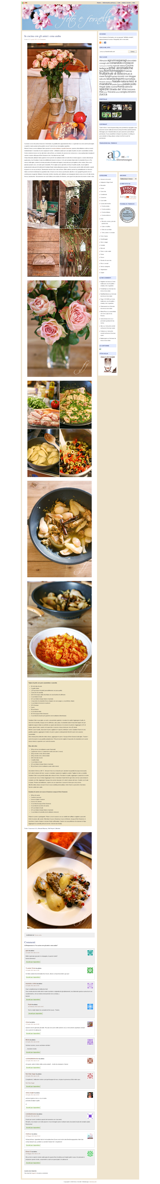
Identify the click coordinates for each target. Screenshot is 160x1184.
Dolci (101, 218)
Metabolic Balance (105, 82)
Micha (28, 1040)
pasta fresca (117, 84)
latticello (102, 79)
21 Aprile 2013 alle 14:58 (32, 970)
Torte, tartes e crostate (108, 232)
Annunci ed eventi (105, 179)
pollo (133, 84)
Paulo (30, 1004)
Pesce (102, 257)
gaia (27, 950)
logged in (34, 1173)
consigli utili (104, 63)
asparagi (121, 60)
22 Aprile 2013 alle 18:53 (32, 1094)
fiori (106, 70)
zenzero (131, 92)
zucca (103, 94)
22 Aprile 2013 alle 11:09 (32, 1076)
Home (99, 3)
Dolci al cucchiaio (107, 229)
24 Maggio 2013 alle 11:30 (33, 1153)
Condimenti (103, 194)
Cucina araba (38, 935)
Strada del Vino (118, 89)
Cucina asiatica (106, 209)
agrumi (111, 60)
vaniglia (123, 92)
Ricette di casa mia (105, 260)
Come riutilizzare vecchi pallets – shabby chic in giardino (107, 283)
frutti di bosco (116, 73)
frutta (103, 73)
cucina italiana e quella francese (61, 148)
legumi (120, 78)
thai (101, 92)
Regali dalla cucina (108, 87)
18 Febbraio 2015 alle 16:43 (35, 1006)
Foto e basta (104, 236)
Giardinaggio (104, 239)
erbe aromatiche (121, 68)
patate (126, 84)
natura (124, 81)
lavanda (111, 78)
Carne (102, 188)
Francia (128, 71)
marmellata (129, 79)
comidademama (31, 1114)
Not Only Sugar (31, 1074)
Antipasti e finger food (106, 182)
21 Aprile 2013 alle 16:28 (32, 1024)
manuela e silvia (31, 983)
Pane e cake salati (105, 251)
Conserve (103, 197)
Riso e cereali (104, 263)
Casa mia (103, 191)
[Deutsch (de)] (26, 3)
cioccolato (131, 60)
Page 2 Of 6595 (104, 299)
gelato (114, 76)
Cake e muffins (106, 226)
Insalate (102, 245)
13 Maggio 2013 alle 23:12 (33, 1136)
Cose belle (103, 200)
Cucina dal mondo (105, 203)
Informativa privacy (109, 3)
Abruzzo (103, 60)
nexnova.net (92, 1181)
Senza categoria (105, 266)
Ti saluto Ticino (31, 968)
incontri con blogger (127, 76)
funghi (108, 76)
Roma (120, 86)
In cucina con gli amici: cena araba (42, 36)
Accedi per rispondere (33, 962)
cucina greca (103, 66)
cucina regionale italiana (116, 66)
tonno (105, 92)
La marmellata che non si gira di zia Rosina (108, 313)
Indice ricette (126, 3)
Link (118, 3)
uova (117, 92)
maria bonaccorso (105, 318)
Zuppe (102, 272)
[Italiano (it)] (23, 3)
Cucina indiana (106, 212)
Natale (116, 81)
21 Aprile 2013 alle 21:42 (32, 1060)
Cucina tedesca (106, 215)
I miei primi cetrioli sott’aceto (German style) (107, 333)
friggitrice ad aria (105, 281)
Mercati (102, 248)
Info (133, 3)
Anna (27, 1022)
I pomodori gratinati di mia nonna (107, 321)
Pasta (102, 254)
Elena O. (28, 1151)
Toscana (111, 92)
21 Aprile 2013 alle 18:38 (32, 1042)
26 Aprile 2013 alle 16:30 (32, 1116)
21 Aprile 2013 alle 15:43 (32, 985)
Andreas (28, 1134)
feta (101, 71)
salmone (128, 87)
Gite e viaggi (104, 242)
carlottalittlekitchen (32, 1058)
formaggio (117, 70)
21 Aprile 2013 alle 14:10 (32, 952)
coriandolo (116, 62)
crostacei (128, 62)
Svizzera (131, 89)
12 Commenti (42, 39)
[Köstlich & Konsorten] (127, 223)
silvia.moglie (30, 1093)
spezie (104, 89)
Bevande (103, 185)
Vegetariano (103, 269)
